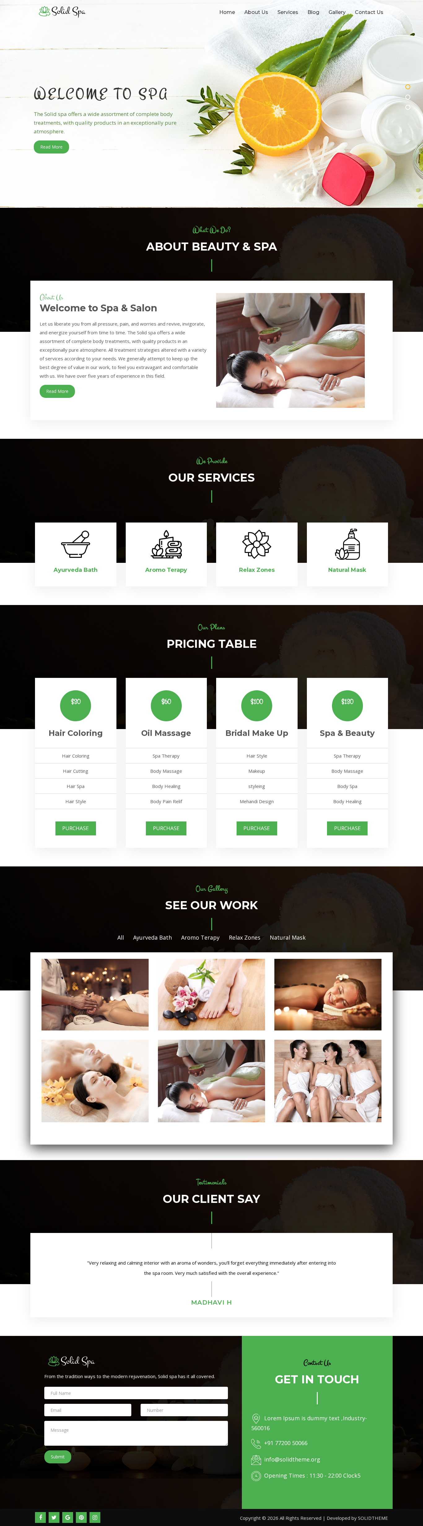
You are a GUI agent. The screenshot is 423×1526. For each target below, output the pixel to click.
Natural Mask (288, 937)
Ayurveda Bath (152, 937)
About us (256, 12)
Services (287, 12)
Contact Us (369, 12)
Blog (313, 12)
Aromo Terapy (200, 937)
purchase (75, 828)
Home (227, 12)
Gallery (337, 12)
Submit (58, 1457)
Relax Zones (244, 937)
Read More (51, 147)
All (120, 937)
